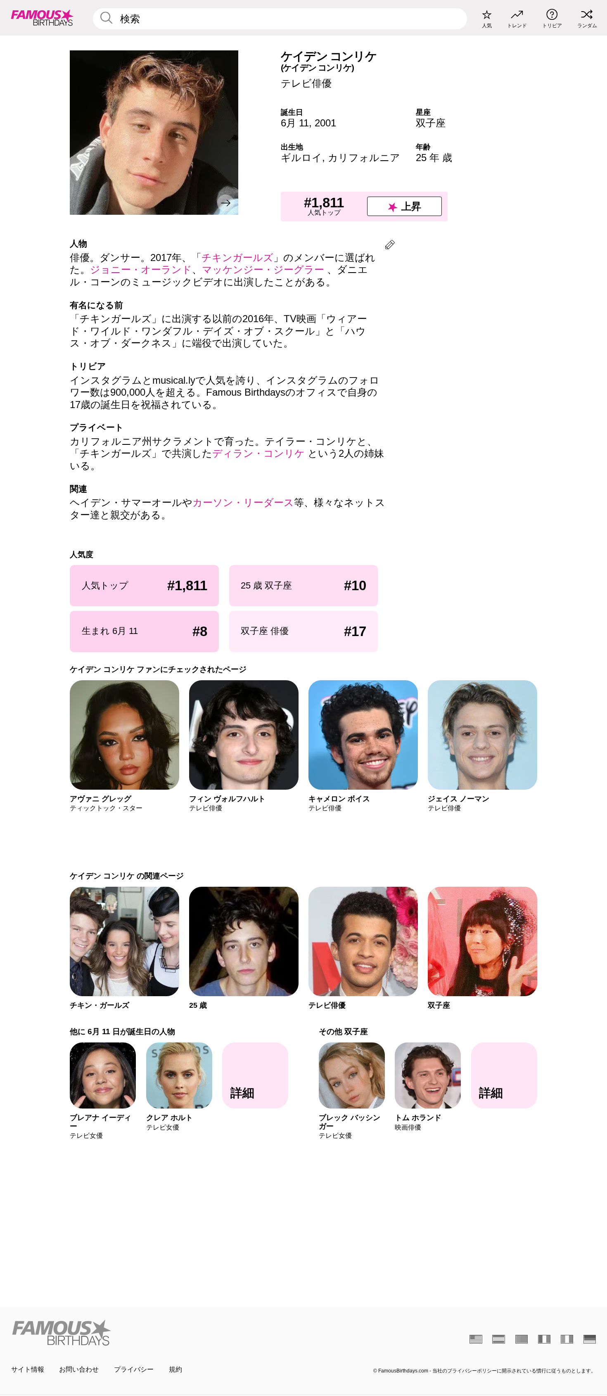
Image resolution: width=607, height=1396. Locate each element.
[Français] (544, 1339)
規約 (175, 1369)
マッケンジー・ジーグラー (264, 269)
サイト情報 (27, 1369)
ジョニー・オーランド (141, 269)
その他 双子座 (343, 1031)
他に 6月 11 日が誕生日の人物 (122, 1031)
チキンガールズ (237, 257)
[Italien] (567, 1339)
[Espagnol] (498, 1339)
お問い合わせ (79, 1369)
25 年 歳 (434, 157)
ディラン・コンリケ (260, 453)
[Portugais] (521, 1339)
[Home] (155, 1332)
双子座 (431, 122)
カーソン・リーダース (243, 502)
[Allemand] (589, 1339)
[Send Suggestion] (390, 246)
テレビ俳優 (306, 83)
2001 (325, 122)
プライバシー (134, 1369)
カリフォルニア (364, 157)
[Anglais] (475, 1339)
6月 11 (295, 122)
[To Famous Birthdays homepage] (42, 17)
